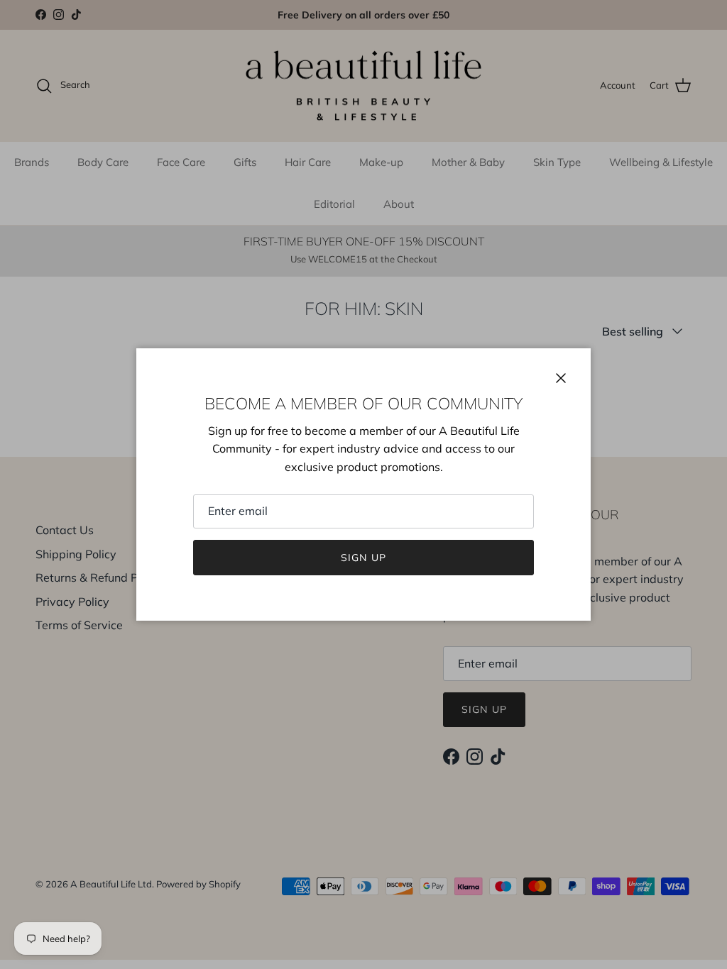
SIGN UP (363, 557)
